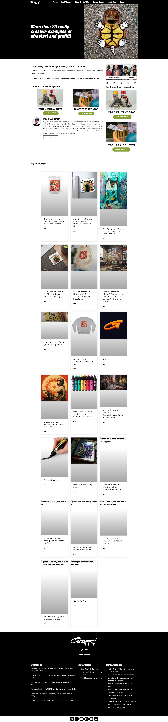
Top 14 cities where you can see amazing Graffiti (112, 540)
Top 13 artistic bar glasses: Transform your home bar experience (54, 221)
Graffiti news (66, 2)
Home (55, 2)
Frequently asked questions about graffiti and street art (112, 487)
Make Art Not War (82, 2)
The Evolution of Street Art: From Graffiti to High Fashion (113, 231)
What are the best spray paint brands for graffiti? (54, 540)
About (122, 2)
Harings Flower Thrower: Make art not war (83, 361)
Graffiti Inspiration (114, 665)
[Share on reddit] (128, 83)
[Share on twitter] (114, 83)
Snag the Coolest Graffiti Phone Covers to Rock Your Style (53, 689)
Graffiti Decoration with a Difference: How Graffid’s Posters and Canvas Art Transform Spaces (113, 296)
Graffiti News (36, 665)
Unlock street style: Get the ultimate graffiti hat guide (52, 700)
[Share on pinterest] (121, 83)
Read (45, 228)
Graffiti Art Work (80, 601)
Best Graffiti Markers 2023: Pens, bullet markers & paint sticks (83, 414)
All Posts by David (51, 137)
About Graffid (84, 654)
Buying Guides (98, 2)
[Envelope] (86, 649)
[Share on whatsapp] (135, 83)
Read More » (33, 673)
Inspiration (111, 2)
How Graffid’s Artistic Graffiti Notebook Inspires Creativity (53, 294)
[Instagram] (81, 649)
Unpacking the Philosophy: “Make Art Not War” (54, 424)
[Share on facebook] (107, 83)
